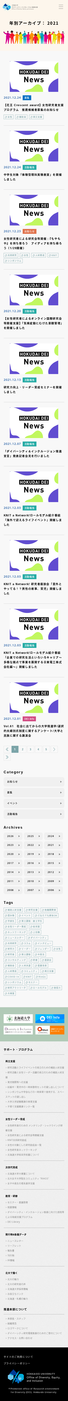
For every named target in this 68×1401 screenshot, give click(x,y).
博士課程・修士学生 (31, 921)
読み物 (11, 915)
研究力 (11, 949)
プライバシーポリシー (17, 1363)
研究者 (11, 954)
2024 (51, 836)
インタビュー (44, 943)
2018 (51, 854)
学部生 (11, 921)
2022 (30, 845)
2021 (51, 845)
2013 (30, 872)
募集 (26, 98)
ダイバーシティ (39, 938)
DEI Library (13, 1222)
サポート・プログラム (18, 1049)
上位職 (36, 932)
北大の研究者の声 (16, 1284)
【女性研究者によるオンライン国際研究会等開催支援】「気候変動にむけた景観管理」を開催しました (34, 323)
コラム (27, 943)
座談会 (48, 960)
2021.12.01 (12, 718)
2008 (10, 890)
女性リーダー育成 (17, 927)
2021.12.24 (12, 97)
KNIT (54, 255)
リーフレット (14, 1246)
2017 (10, 863)
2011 (10, 881)
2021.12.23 (12, 231)
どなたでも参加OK (47, 915)
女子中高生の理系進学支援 (21, 1183)
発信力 (57, 988)
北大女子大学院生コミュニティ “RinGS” (28, 1178)
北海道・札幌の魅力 (17, 1299)
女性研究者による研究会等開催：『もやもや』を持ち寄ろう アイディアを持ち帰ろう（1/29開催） (33, 243)
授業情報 (12, 1207)
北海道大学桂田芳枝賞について (23, 1155)
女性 (10, 117)
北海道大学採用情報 (17, 1289)
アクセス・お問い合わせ (19, 1338)
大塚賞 (11, 993)
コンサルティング (17, 960)
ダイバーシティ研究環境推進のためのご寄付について (34, 1333)
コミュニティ (31, 971)
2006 (51, 890)
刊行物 (10, 1255)
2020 (10, 854)
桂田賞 (36, 927)
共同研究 (12, 255)
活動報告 (29, 167)
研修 (35, 960)
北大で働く (11, 1273)
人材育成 (40, 255)
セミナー (33, 982)
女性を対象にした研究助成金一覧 (24, 1145)
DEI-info (29, 719)
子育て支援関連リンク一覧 (21, 1106)
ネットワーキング (17, 932)
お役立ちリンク (15, 1294)
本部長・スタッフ (16, 1318)
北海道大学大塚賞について (21, 1174)
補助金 (22, 117)
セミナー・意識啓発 (17, 1202)
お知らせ (29, 231)
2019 (30, 854)
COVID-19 (13, 977)
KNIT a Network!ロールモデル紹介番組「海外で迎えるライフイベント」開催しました (33, 520)
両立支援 (37, 117)
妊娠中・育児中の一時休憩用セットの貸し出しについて (35, 1087)
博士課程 (26, 954)
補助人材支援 (14, 910)
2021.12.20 (12, 310)
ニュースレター (16, 938)
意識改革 (42, 966)
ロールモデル (40, 988)
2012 (51, 872)
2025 (30, 836)
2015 (51, 863)
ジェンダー (43, 949)
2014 (10, 872)
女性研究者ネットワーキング (22, 1150)
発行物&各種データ (16, 1234)
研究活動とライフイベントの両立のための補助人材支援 (35, 1067)
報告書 (10, 1250)
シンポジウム (14, 261)
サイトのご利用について (18, 1357)
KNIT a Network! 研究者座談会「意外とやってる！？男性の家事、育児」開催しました (33, 589)
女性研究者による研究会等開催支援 (25, 1135)
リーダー (26, 949)
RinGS (42, 977)
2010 (30, 881)
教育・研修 (11, 1196)
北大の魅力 (13, 1279)
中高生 (41, 954)
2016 (30, 863)
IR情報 (10, 1260)
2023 (10, 845)
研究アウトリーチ (17, 988)
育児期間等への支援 (17, 1082)
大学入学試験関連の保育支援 (22, 1102)
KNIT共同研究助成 (17, 1140)
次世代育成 (11, 1167)
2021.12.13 (12, 379)
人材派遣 (26, 966)
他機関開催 (50, 910)
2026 (10, 836)
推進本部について (15, 1309)
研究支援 (33, 910)
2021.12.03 (12, 507)
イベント (12, 803)
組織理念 (12, 1323)
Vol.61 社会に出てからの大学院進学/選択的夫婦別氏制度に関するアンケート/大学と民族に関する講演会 (34, 731)
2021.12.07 (12, 443)
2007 (30, 890)
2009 (51, 881)
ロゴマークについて (17, 1328)
